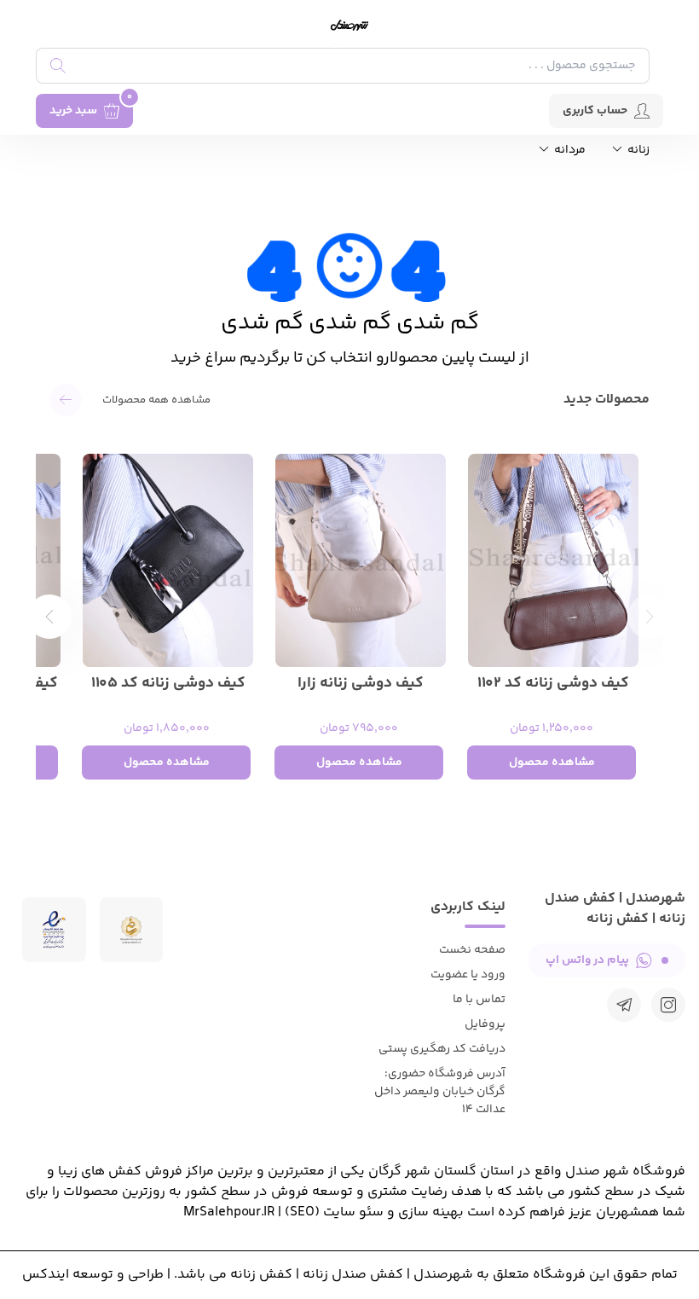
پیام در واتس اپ (587, 960)
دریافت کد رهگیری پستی (441, 1049)
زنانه (637, 150)
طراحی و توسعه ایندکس (93, 1274)
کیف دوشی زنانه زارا (361, 683)
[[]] (624, 1005)
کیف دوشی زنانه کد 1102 (553, 683)
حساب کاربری (595, 110)
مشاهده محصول (552, 762)
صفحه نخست (472, 950)
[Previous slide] (649, 616)
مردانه (569, 150)
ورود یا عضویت (467, 975)
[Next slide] (49, 616)
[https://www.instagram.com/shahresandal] (668, 1005)
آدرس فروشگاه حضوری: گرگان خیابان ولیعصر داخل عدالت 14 (439, 1091)
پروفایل (485, 1024)
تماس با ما (479, 999)
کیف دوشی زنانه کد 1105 (168, 683)
